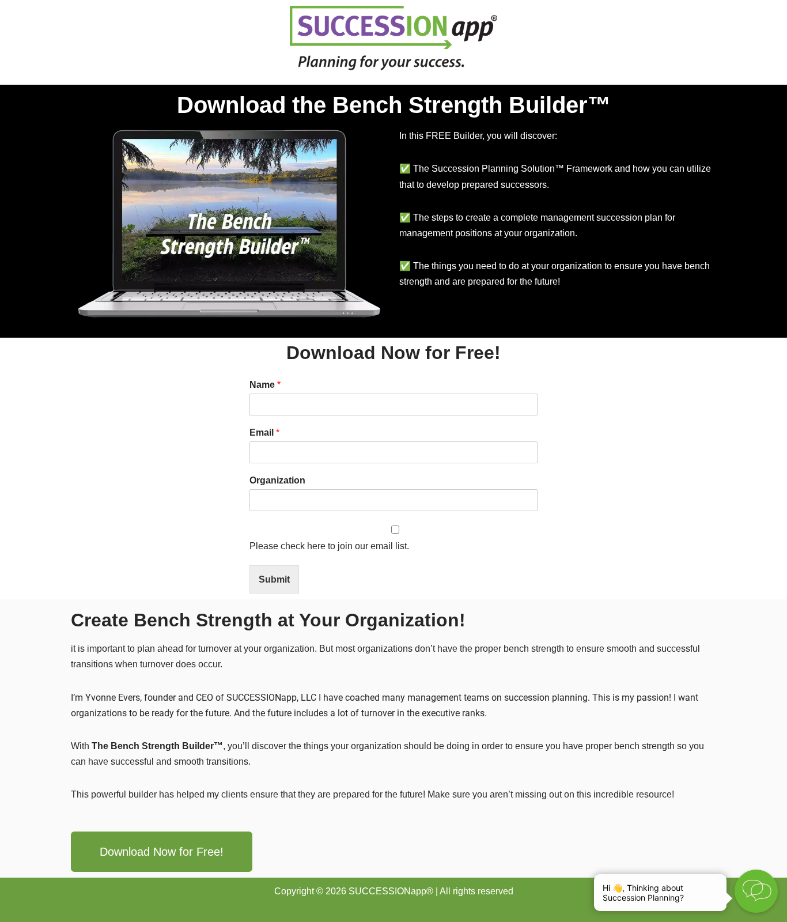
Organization (277, 480)
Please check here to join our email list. (329, 546)
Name (265, 385)
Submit (274, 579)
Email (264, 432)
